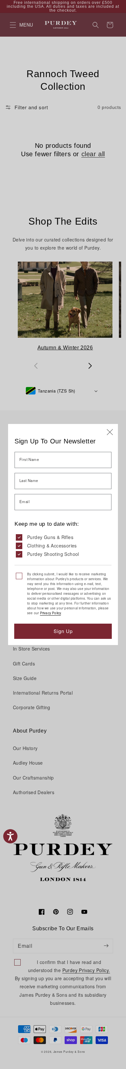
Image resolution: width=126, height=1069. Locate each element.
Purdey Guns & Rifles (50, 537)
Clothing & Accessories (52, 545)
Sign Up (63, 631)
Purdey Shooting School (53, 554)
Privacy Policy (50, 613)
